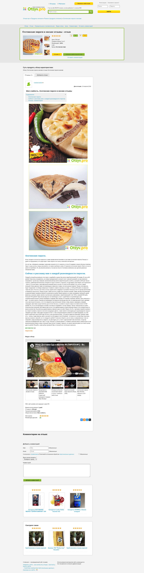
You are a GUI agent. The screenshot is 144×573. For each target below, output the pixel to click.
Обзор (26, 26)
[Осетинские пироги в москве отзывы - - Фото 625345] (47, 54)
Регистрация (102, 2)
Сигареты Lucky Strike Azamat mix (56, 510)
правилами (34, 454)
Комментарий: (27, 462)
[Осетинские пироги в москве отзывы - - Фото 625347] (47, 40)
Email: (24, 451)
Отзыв (31, 26)
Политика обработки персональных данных (39, 568)
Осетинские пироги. (34, 97)
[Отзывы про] (34, 11)
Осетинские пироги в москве (72, 18)
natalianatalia (38, 82)
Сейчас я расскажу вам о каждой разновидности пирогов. (46, 98)
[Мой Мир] (87, 420)
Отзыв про (26, 18)
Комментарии (73, 26)
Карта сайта (27, 566)
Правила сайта (28, 565)
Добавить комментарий (32, 480)
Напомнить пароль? (113, 2)
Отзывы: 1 (57, 54)
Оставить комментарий (86, 26)
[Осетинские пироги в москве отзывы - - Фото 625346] (47, 47)
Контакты (52, 565)
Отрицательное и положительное (45, 26)
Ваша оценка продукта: (30, 457)
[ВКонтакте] (81, 420)
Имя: (24, 448)
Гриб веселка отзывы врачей (35, 548)
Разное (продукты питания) (53, 18)
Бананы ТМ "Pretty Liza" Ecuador (56, 548)
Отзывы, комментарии (35, 100)
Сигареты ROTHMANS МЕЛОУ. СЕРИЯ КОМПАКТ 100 (36, 510)
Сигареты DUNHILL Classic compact (77, 510)
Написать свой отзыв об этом (74, 54)
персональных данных (66, 454)
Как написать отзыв (40, 565)
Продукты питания (37, 18)
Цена (66, 26)
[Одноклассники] (84, 420)
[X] (90, 420)
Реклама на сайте (29, 570)
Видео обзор (59, 26)
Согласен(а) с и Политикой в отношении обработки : (48, 454)
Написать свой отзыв (83, 3)
